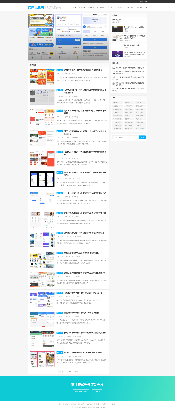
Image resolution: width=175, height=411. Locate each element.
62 (70, 371)
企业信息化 (101, 7)
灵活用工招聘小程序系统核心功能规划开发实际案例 (85, 333)
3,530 (78, 336)
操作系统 (91, 7)
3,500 (78, 236)
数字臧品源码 (117, 119)
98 (75, 197)
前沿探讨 (140, 7)
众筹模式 (127, 102)
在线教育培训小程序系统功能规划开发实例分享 (83, 293)
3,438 (76, 296)
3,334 (76, 217)
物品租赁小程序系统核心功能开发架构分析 (81, 253)
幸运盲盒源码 (128, 112)
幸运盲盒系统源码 (117, 116)
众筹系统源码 (139, 106)
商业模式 (111, 7)
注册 (146, 1)
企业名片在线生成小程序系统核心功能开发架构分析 (85, 193)
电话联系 (97, 391)
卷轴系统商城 (139, 109)
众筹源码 (138, 102)
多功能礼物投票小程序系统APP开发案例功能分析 (84, 233)
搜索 (142, 137)
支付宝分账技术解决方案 (131, 45)
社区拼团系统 (128, 128)
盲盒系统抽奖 (139, 122)
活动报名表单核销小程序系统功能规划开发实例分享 (85, 213)
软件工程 (82, 7)
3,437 (76, 256)
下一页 (75, 371)
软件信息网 (36, 7)
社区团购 (138, 125)
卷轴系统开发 (117, 112)
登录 (141, 1)
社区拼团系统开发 (140, 129)
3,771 (76, 276)
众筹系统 (115, 106)
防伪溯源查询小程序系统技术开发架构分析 (81, 313)
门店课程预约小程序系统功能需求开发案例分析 (83, 70)
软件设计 (131, 7)
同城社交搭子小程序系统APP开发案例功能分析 (83, 353)
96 (75, 158)
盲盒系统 (138, 119)
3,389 (76, 316)
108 (75, 137)
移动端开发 (120, 7)
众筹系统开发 (128, 106)
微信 (81, 391)
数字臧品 (127, 115)
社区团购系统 (117, 128)
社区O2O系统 (128, 125)
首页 (74, 7)
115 (75, 74)
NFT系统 (115, 102)
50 (75, 117)
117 (77, 179)
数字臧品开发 (139, 115)
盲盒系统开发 (117, 122)
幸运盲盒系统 (139, 112)
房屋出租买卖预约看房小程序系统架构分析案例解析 (85, 273)
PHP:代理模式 (116, 20)
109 (75, 96)
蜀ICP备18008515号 (99, 407)
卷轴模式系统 (128, 109)
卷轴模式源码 (117, 109)
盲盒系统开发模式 (129, 122)
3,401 (78, 356)
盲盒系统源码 (117, 125)
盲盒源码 (127, 119)
